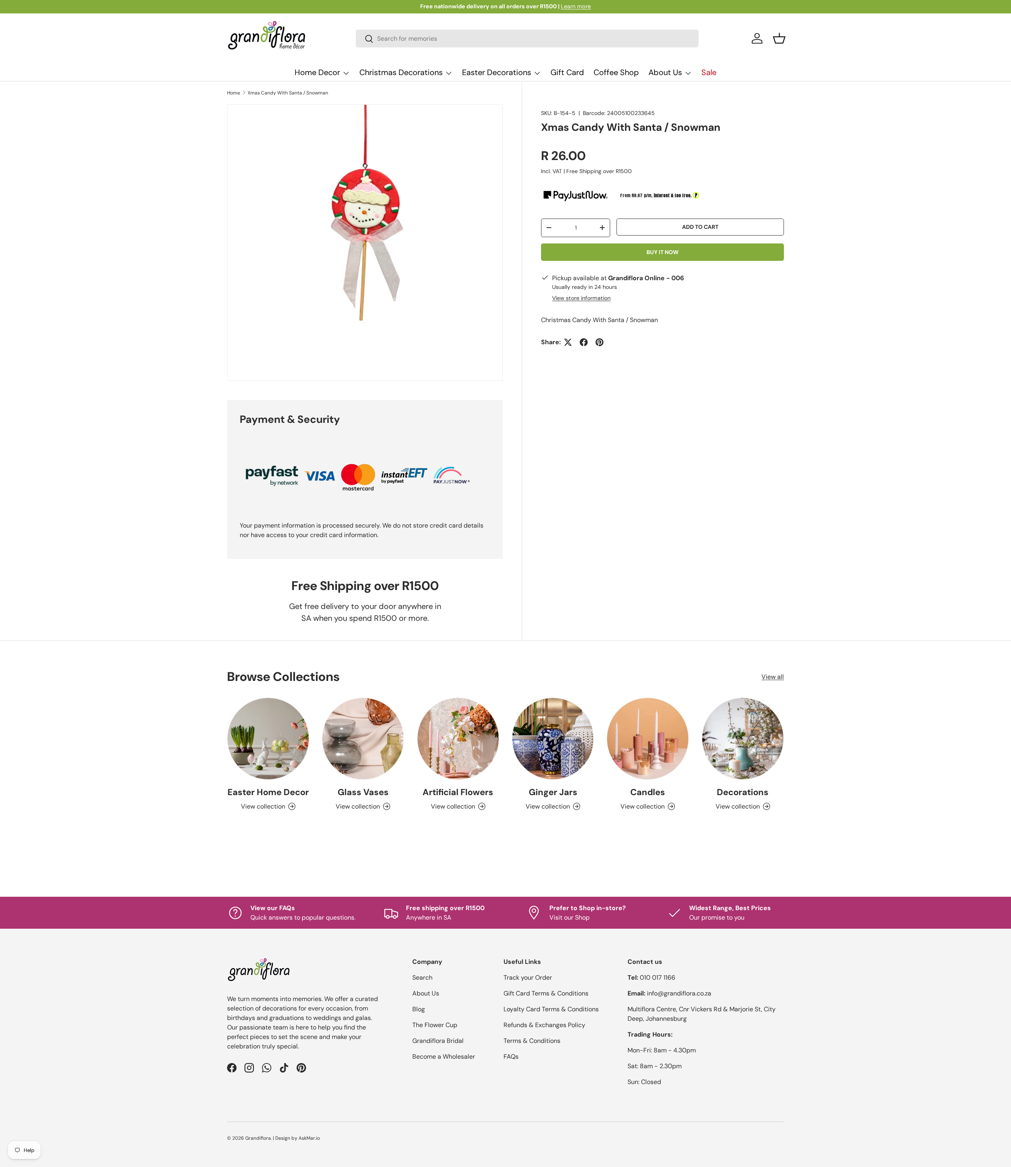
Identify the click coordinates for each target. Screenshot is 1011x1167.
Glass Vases (363, 792)
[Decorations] (743, 738)
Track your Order (528, 977)
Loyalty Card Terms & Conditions (551, 1009)
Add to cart (700, 226)
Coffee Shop (616, 72)
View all (772, 677)
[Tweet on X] (568, 342)
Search (422, 977)
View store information (581, 298)
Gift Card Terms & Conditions (546, 993)
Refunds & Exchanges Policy (544, 1025)
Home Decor (317, 72)
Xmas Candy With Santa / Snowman (288, 92)
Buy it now (662, 252)
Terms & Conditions (532, 1041)
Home (233, 92)
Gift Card (567, 72)
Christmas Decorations (401, 72)
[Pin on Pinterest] (599, 342)
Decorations (743, 792)
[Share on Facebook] (584, 342)
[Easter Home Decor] (268, 738)
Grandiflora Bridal (438, 1041)
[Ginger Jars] (553, 738)
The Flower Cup (434, 1025)
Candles (647, 792)
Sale (708, 72)
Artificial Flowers (458, 792)
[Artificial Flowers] (458, 738)
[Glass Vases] (363, 738)
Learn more (576, 6)
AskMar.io (309, 1138)
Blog (418, 1009)
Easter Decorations (496, 72)
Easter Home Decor (268, 792)
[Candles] (647, 738)
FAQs (511, 1056)
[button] (779, 38)
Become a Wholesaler (443, 1056)
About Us (665, 72)
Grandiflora (258, 1138)
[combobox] (527, 38)
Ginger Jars (553, 792)
